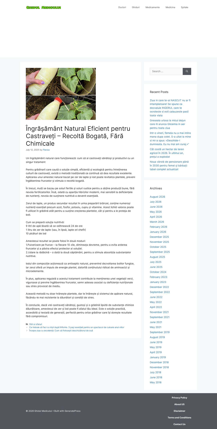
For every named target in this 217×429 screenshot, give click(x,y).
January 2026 (158, 231)
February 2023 (158, 277)
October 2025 (158, 246)
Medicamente (153, 7)
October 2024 (158, 272)
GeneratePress (72, 411)
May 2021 (155, 327)
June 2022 (156, 297)
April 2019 (156, 352)
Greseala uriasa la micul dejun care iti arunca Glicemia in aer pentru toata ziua (168, 124)
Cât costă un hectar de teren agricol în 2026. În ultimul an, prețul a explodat (167, 153)
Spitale (184, 7)
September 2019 (160, 332)
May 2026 (156, 211)
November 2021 (159, 312)
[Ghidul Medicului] (43, 7)
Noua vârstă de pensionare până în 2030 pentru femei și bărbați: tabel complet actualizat (169, 165)
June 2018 (156, 377)
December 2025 (159, 236)
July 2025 (155, 261)
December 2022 (159, 287)
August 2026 (157, 196)
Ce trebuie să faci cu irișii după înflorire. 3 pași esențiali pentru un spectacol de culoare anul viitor (76, 327)
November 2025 (159, 241)
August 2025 (157, 256)
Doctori (122, 7)
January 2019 (158, 357)
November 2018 (159, 367)
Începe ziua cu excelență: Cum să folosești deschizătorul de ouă (61, 330)
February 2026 (158, 226)
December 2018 (159, 362)
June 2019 (156, 342)
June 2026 (156, 206)
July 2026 (155, 201)
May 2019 (155, 347)
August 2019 (157, 337)
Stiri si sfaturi (35, 324)
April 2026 (156, 216)
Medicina (170, 7)
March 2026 (157, 221)
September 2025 (160, 251)
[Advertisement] (108, 37)
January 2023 (158, 282)
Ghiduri (136, 7)
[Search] (187, 71)
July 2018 (155, 372)
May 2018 (155, 382)
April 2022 (156, 307)
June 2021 (156, 322)
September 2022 (160, 292)
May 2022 (156, 302)
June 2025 (156, 266)
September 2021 (159, 317)
